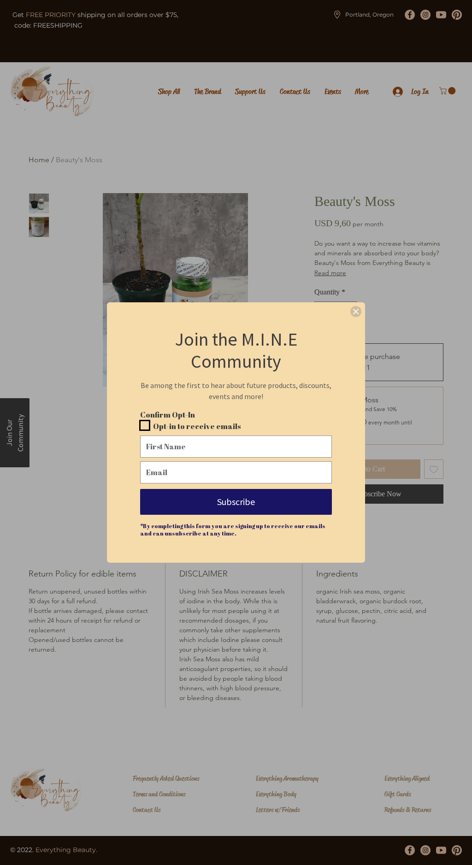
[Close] (355, 311)
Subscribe (236, 501)
